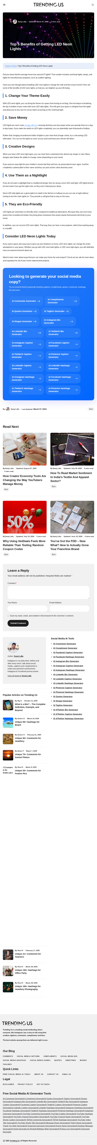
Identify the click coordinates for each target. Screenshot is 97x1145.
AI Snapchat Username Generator (39, 1126)
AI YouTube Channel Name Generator (64, 1117)
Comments (8, 1056)
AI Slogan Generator (62, 701)
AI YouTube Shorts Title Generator (29, 1123)
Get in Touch (43, 1084)
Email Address (55, 603)
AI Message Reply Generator (56, 1123)
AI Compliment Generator (65, 648)
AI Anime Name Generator (65, 1126)
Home (7, 66)
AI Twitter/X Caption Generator (58, 1105)
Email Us (66, 1074)
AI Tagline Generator (63, 705)
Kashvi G (21, 718)
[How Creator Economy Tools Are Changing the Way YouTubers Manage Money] (25, 449)
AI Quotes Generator (63, 696)
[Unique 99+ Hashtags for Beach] (8, 723)
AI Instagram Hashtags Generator (69, 670)
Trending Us (15, 1141)
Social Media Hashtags (14, 1060)
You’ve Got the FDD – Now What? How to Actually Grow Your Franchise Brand (69, 545)
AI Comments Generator (64, 644)
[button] (4, 4)
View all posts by (19, 676)
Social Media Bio (68, 1056)
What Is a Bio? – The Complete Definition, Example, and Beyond (30, 707)
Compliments (50, 1056)
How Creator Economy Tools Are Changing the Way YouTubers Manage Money (24, 480)
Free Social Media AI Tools (17, 1074)
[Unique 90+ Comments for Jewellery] (8, 739)
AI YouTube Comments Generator (34, 1114)
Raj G (20, 701)
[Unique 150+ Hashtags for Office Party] (8, 971)
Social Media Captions (28, 1056)
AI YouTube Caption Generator (62, 1114)
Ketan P (21, 751)
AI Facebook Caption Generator (68, 652)
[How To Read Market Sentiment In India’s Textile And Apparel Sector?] (72, 449)
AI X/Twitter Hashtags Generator (68, 718)
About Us (38, 1074)
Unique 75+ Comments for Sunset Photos (28, 756)
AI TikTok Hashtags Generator (62, 1120)
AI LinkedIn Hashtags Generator (68, 683)
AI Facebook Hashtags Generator (68, 657)
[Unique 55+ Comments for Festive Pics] (8, 855)
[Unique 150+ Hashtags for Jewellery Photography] (8, 987)
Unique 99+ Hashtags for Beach (27, 723)
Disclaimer (8, 1084)
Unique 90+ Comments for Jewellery (28, 739)
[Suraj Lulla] (13, 647)
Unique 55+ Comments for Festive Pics (28, 772)
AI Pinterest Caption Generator (67, 688)
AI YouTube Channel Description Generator (29, 1117)
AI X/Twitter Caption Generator (67, 714)
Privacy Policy (25, 1084)
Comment (12, 583)
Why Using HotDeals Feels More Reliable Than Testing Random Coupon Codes (24, 545)
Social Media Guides (40, 1060)
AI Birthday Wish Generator (46, 1129)
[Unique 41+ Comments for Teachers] (8, 955)
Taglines (7, 1064)
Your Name (12, 603)
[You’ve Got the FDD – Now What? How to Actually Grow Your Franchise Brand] (72, 517)
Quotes (58, 1060)
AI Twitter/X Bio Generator (66, 1102)
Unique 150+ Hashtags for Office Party (28, 971)
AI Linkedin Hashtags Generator (50, 1108)
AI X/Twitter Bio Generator (65, 710)
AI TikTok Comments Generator (37, 1120)
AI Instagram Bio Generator (66, 661)
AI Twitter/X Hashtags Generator (42, 1111)
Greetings (71, 1060)
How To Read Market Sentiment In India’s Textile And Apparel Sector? (71, 477)
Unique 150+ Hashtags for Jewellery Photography (28, 987)
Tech (14, 66)
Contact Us (53, 1074)
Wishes (83, 1060)
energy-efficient (31, 125)
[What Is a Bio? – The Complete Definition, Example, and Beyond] (8, 705)
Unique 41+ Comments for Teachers (28, 955)
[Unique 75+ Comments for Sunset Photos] (8, 755)
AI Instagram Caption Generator (68, 666)
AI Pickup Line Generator (68, 1129)
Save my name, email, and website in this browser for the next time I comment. (42, 616)
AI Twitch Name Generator (79, 1123)
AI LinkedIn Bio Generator (65, 674)
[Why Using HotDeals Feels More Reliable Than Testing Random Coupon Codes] (25, 517)
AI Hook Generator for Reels (23, 1129)
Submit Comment (18, 623)
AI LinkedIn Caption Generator (67, 679)
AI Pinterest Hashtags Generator (68, 692)
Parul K (20, 767)
